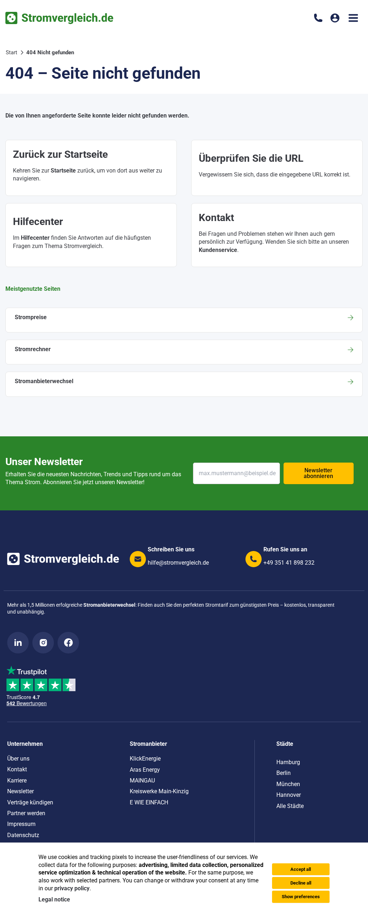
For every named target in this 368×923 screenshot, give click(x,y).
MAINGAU (142, 780)
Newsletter (20, 791)
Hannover (288, 794)
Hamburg (288, 762)
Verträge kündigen (30, 802)
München (288, 784)
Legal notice (54, 899)
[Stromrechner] (184, 352)
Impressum (21, 824)
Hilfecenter (35, 237)
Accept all (300, 869)
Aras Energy (145, 769)
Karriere (17, 780)
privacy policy (71, 888)
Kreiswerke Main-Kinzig (159, 791)
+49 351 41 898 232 (288, 562)
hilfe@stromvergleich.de (178, 562)
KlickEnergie (145, 758)
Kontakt (17, 769)
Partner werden (26, 813)
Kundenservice (218, 250)
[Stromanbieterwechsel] (184, 384)
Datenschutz (23, 835)
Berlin (283, 773)
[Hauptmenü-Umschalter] (353, 18)
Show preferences (301, 896)
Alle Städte (290, 806)
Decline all (300, 883)
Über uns (18, 758)
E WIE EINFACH (149, 802)
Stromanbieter (148, 743)
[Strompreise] (184, 320)
